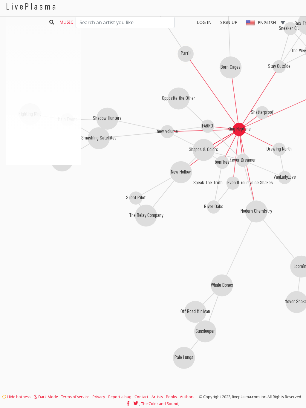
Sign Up (229, 22)
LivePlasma (32, 6)
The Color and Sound (159, 403)
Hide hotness (18, 396)
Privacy (98, 396)
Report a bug (119, 396)
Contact (141, 396)
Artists (157, 396)
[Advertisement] (43, 197)
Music (66, 22)
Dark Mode (47, 396)
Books (171, 396)
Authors (187, 396)
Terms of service (75, 396)
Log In (204, 22)
